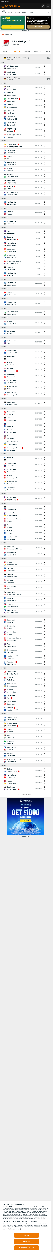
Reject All (26, 1241)
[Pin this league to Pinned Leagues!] (29, 41)
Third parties (41, 1218)
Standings (38, 51)
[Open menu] (48, 6)
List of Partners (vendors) (12, 1229)
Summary (6, 51)
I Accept (26, 1235)
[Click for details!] (25, 67)
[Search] (43, 6)
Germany (9, 34)
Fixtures (27, 51)
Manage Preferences (26, 1248)
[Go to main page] (12, 6)
